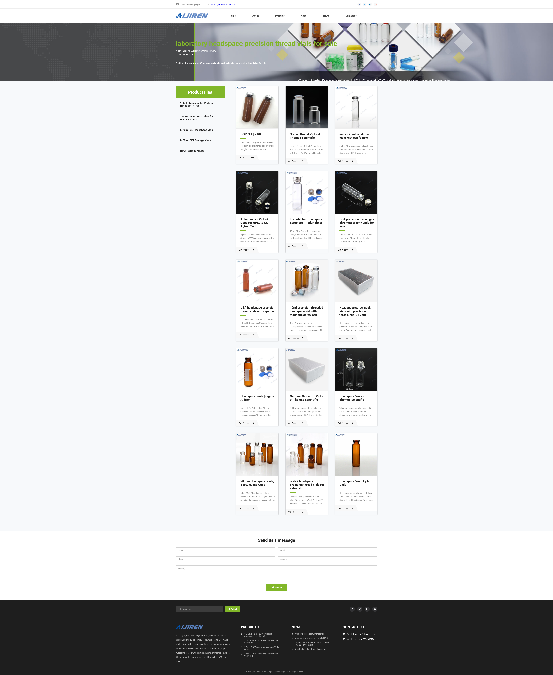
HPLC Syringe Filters (192, 150)
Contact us (351, 15)
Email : (361, 634)
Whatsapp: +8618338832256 (224, 4)
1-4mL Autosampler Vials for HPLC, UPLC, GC (197, 105)
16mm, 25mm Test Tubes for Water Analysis (196, 118)
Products (280, 15)
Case (303, 15)
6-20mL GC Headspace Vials (196, 129)
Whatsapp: (360, 639)
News (326, 15)
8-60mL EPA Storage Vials (195, 140)
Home (233, 15)
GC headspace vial (207, 63)
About (255, 15)
